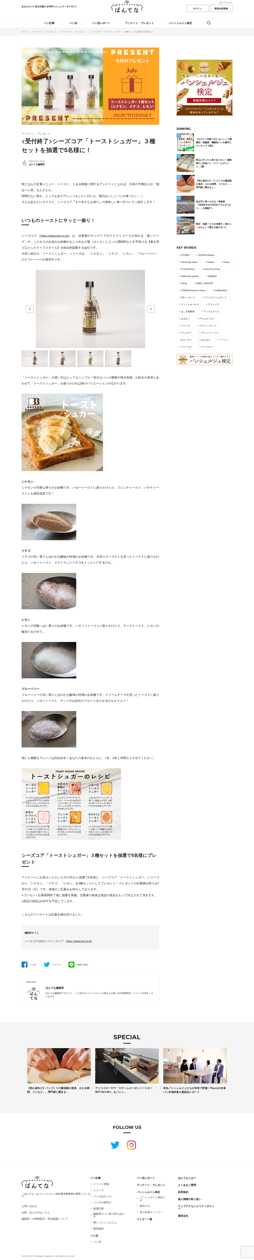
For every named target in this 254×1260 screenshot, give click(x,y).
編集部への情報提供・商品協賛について (45, 1218)
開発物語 (98, 1228)
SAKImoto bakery (190, 276)
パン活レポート (101, 23)
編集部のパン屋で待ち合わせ (108, 1214)
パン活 (73, 23)
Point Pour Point (212, 269)
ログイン (197, 8)
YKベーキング (188, 297)
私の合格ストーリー (151, 1212)
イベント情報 (101, 1184)
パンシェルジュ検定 (180, 23)
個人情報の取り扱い (189, 1199)
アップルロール (211, 311)
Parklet (210, 262)
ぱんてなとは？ (225, 2)
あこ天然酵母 (187, 311)
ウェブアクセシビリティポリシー (196, 1207)
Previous (29, 309)
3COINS (185, 254)
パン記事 (49, 23)
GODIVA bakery (206, 254)
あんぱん (205, 339)
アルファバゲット (208, 325)
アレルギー (186, 332)
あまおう (185, 318)
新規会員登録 (221, 8)
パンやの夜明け (102, 1202)
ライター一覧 (144, 1219)
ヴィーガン (186, 346)
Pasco (226, 262)
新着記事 (98, 1208)
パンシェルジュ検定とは (153, 1198)
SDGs (184, 283)
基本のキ (145, 1205)
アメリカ (185, 325)
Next (151, 309)
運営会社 (183, 1215)
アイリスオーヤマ (190, 304)
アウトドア (213, 304)
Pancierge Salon (189, 262)
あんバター (186, 339)
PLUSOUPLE (188, 269)
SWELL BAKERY (204, 283)
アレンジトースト (210, 332)
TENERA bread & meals (193, 290)
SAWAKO (212, 276)
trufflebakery (221, 290)
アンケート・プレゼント (139, 23)
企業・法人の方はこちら (36, 1212)
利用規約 (183, 1192)
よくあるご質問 (187, 1185)
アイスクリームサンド (215, 297)
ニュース (98, 1190)
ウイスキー (207, 346)
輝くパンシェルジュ (105, 1222)
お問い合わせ (29, 1206)
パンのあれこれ (102, 1196)
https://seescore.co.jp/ (54, 235)
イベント (223, 339)
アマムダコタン (207, 318)
